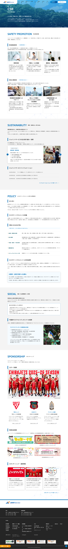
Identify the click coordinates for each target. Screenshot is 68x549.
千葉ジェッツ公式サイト (15, 423)
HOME (18, 2)
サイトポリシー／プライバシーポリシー (16, 536)
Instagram (24, 534)
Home (7, 520)
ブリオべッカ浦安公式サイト (51, 423)
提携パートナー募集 (4, 546)
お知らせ (43, 2)
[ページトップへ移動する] (66, 546)
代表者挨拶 (8, 527)
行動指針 (7, 530)
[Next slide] (60, 154)
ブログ (47, 2)
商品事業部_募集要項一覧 (26, 531)
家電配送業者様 (15, 525)
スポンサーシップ (37, 530)
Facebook (36, 534)
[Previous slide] (7, 154)
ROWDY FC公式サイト (33, 423)
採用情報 (53, 2)
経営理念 (7, 528)
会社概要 (22, 2)
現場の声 (39, 2)
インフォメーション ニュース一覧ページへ (48, 183)
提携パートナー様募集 (29, 2)
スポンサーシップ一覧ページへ (50, 492)
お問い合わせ (61, 2)
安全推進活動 (36, 525)
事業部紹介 (8, 525)
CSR (35, 2)
